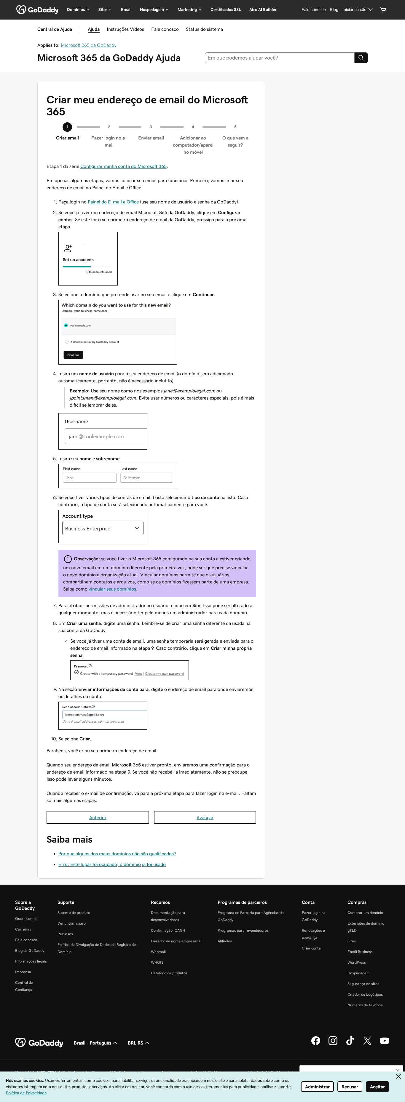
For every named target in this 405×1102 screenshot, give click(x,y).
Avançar (205, 817)
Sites (351, 941)
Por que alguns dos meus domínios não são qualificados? (117, 853)
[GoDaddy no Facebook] (315, 1044)
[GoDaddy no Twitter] (367, 1044)
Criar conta (311, 948)
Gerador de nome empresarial (176, 941)
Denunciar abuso (72, 923)
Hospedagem (358, 973)
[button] (397, 1071)
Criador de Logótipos (365, 994)
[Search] (361, 57)
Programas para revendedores (243, 930)
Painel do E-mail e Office (113, 201)
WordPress (356, 962)
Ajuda (94, 29)
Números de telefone (365, 1005)
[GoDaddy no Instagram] (333, 1044)
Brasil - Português (92, 1042)
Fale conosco (165, 29)
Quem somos (26, 918)
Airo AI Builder (263, 9)
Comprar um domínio (365, 913)
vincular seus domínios (112, 588)
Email (126, 9)
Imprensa (23, 972)
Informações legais (31, 961)
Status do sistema (204, 29)
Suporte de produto (74, 913)
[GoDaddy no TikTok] (350, 1044)
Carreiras (23, 929)
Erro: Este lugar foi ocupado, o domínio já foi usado (112, 864)
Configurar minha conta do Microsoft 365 (123, 166)
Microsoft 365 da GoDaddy (89, 45)
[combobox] (280, 57)
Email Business (360, 952)
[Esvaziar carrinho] (383, 10)
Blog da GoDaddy (29, 950)
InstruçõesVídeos (125, 29)
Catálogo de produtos (169, 973)
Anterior (97, 817)
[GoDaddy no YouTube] (384, 1044)
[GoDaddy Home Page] (39, 1043)
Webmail (158, 952)
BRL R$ (135, 1042)
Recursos (65, 934)
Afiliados (225, 941)
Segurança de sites (363, 984)
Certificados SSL (226, 9)
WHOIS (157, 962)
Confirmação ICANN (168, 930)
